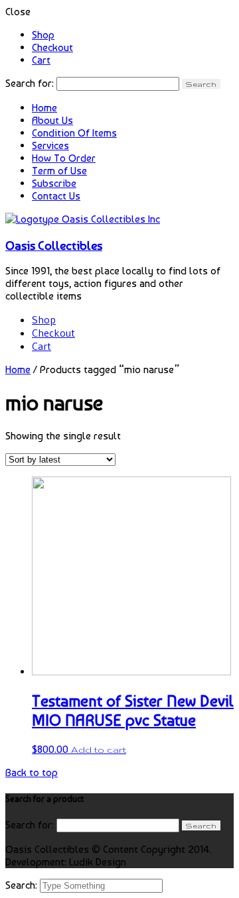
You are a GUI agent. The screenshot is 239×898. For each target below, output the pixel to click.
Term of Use (59, 170)
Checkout (52, 47)
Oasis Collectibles (53, 245)
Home (44, 107)
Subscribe (54, 183)
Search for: (29, 83)
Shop (43, 34)
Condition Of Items (74, 133)
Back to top (31, 772)
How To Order (64, 158)
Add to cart (98, 749)
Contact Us (56, 196)
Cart (41, 60)
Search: (22, 885)
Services (50, 145)
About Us (52, 120)
